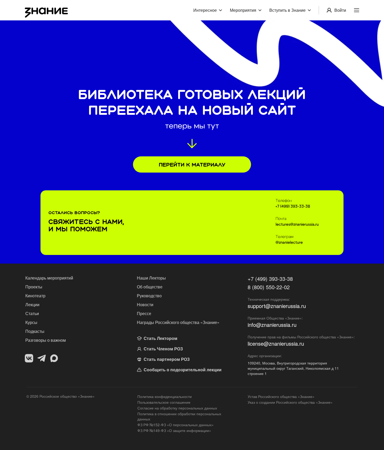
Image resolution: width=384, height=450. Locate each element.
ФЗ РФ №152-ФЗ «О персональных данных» (175, 424)
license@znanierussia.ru (276, 343)
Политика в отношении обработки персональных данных (179, 416)
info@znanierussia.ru (272, 324)
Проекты (33, 287)
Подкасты (34, 331)
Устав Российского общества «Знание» (281, 396)
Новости (145, 304)
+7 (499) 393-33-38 (270, 278)
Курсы (31, 322)
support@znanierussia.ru (277, 306)
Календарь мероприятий (49, 278)
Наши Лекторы (151, 278)
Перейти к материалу (192, 164)
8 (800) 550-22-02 (269, 287)
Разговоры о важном (45, 340)
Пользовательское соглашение (163, 402)
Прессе (144, 313)
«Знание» (86, 396)
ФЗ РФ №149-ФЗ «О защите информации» (174, 430)
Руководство (149, 296)
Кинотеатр (35, 296)
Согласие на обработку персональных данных (177, 408)
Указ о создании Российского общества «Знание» (290, 402)
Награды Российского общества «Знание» (178, 322)
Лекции (32, 304)
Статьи (32, 313)
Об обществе (149, 287)
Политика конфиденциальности (164, 396)
